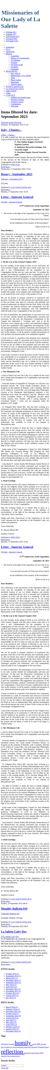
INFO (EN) (15, 165)
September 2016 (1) (13, 976)
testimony (4, 1056)
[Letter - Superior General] (11, 202)
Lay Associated (15, 1047)
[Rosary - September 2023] (11, 179)
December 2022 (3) (13, 1031)
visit (8, 1056)
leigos (22, 1047)
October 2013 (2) (12, 993)
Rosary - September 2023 (16, 174)
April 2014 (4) (11, 987)
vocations (13, 1056)
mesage (26, 1047)
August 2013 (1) (12, 996)
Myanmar (41, 1047)
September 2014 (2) (13, 982)
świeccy (18, 1056)
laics (45, 1044)
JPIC (39, 1044)
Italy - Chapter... (11, 129)
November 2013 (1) (13, 991)
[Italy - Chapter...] (8, 135)
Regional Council (30, 1053)
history (6, 1044)
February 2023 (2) (13, 1027)
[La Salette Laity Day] (10, 937)
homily (24, 1043)
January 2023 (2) (12, 1029)
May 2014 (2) (11, 985)
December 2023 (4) (13, 1011)
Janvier (35, 1044)
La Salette (7, 1047)
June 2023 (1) (11, 1020)
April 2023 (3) (11, 1025)
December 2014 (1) (13, 980)
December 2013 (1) (13, 989)
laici (42, 1044)
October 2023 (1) (12, 1014)
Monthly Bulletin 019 (14, 908)
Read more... (6, 167)
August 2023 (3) (12, 1018)
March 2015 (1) (12, 978)
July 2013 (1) (11, 998)
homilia (12, 1044)
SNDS (41, 1053)
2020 (2, 1044)
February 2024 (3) (13, 1009)
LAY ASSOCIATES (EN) (21, 187)
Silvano (37, 1053)
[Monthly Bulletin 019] (10, 914)
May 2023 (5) (11, 1022)
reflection (13, 1051)
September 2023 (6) (13, 1016)
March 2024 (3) (12, 1007)
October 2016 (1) (12, 974)
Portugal (46, 1047)
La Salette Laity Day (14, 931)
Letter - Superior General (17, 197)
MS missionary (33, 1047)
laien (2, 1047)
